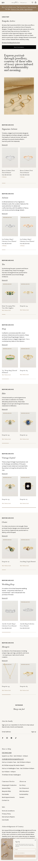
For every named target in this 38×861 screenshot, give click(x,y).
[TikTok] (15, 738)
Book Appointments (8, 797)
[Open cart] (35, 2)
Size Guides (5, 794)
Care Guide (5, 820)
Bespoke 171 (5, 561)
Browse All (5, 145)
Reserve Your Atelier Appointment (21, 9)
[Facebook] (2, 738)
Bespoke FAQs (6, 791)
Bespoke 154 (24, 306)
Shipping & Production (9, 785)
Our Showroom (24, 788)
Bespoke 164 (24, 370)
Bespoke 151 (23, 435)
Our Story (22, 785)
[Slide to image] (3, 314)
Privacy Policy (6, 814)
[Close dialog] (35, 840)
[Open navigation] (3, 2)
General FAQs (6, 788)
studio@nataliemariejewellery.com (13, 759)
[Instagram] (7, 738)
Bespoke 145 (6, 686)
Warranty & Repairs (8, 817)
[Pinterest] (11, 738)
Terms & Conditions (8, 811)
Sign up (33, 732)
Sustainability (23, 794)
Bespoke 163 (24, 686)
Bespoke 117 (23, 499)
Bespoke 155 (6, 435)
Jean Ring (28, 561)
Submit (25, 856)
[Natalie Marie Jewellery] (19, 2)
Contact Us (5, 800)
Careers (21, 797)
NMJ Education (24, 791)
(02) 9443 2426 (6, 753)
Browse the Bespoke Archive (11, 42)
